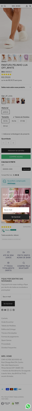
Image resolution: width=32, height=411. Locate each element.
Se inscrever (16, 217)
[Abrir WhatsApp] (28, 406)
